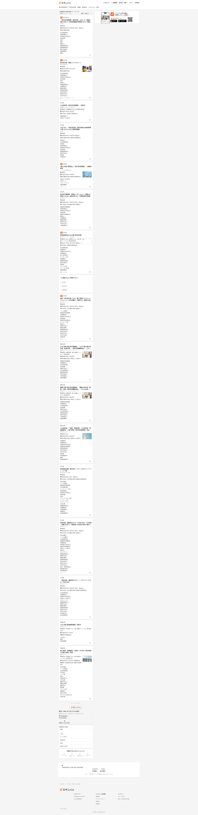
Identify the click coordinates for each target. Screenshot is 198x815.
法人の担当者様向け (78, 798)
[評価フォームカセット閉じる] (91, 751)
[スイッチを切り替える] (70, 13)
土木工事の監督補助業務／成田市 (70, 624)
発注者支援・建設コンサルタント (70, 62)
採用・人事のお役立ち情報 (123, 798)
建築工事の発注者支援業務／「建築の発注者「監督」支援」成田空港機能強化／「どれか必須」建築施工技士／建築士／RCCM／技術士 (75, 389)
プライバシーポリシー (100, 798)
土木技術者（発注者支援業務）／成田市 (72, 105)
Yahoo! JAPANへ (63, 808)
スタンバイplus (121, 796)
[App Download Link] (113, 21)
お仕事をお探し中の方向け (79, 796)
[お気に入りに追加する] (90, 55)
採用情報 (98, 803)
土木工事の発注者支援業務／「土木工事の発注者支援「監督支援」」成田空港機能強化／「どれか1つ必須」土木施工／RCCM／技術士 (76, 348)
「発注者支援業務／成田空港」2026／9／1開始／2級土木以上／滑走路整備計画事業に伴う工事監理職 (76, 21)
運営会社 (98, 801)
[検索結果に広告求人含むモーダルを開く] (62, 13)
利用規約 (98, 796)
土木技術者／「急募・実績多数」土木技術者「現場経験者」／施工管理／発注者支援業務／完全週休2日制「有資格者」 (75, 430)
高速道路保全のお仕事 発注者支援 (70, 235)
